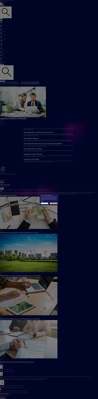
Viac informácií (42, 201)
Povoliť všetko (53, 203)
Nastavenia (44, 203)
